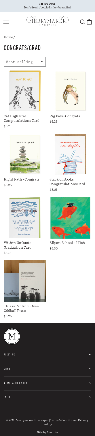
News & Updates (16, 382)
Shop (7, 368)
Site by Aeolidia (47, 432)
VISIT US (10, 354)
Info (7, 396)
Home (8, 37)
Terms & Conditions (63, 420)
